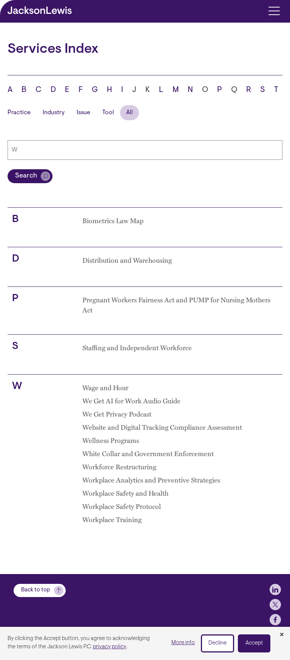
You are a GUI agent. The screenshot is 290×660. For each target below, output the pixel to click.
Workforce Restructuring (119, 466)
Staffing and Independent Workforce (137, 347)
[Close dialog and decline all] (281, 635)
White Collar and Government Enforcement (148, 453)
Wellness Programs (110, 440)
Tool (108, 113)
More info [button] (183, 643)
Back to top (35, 590)
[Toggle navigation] (273, 10)
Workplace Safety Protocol (121, 506)
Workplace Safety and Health (125, 493)
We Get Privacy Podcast (116, 414)
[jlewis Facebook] (275, 619)
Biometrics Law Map (112, 220)
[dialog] (145, 643)
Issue (83, 113)
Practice (19, 113)
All (129, 113)
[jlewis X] (275, 604)
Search (26, 176)
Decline (217, 643)
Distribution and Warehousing (127, 260)
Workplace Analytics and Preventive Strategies (151, 480)
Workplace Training (112, 519)
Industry (54, 113)
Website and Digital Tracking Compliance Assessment (162, 427)
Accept (254, 643)
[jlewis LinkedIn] (275, 589)
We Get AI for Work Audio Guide (131, 400)
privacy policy (109, 647)
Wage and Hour (105, 387)
